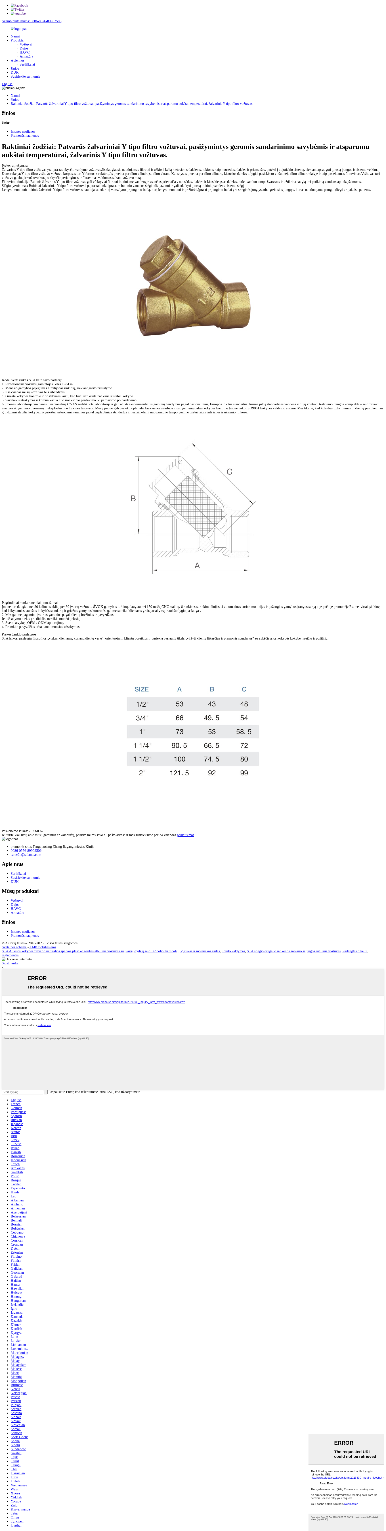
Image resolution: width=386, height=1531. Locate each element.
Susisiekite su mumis (25, 76)
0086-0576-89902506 (26, 850)
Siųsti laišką (10, 963)
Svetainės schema (14, 947)
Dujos (24, 48)
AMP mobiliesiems (42, 947)
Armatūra (26, 56)
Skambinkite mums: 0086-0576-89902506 (31, 21)
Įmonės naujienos (23, 131)
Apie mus (17, 60)
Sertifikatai (27, 64)
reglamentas (10, 955)
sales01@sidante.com (26, 854)
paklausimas (185, 835)
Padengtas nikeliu (354, 951)
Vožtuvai (26, 44)
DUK (15, 72)
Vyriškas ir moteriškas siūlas (200, 951)
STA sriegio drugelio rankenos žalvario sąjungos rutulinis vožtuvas (294, 951)
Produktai (17, 40)
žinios (15, 68)
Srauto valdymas (233, 951)
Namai (15, 36)
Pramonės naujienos (25, 135)
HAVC (25, 52)
